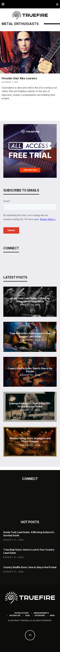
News (52, 615)
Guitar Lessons (21, 613)
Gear (27, 615)
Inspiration (15, 615)
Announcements (41, 613)
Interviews (40, 615)
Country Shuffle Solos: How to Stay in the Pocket (29, 567)
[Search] (57, 4)
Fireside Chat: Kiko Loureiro (19, 78)
